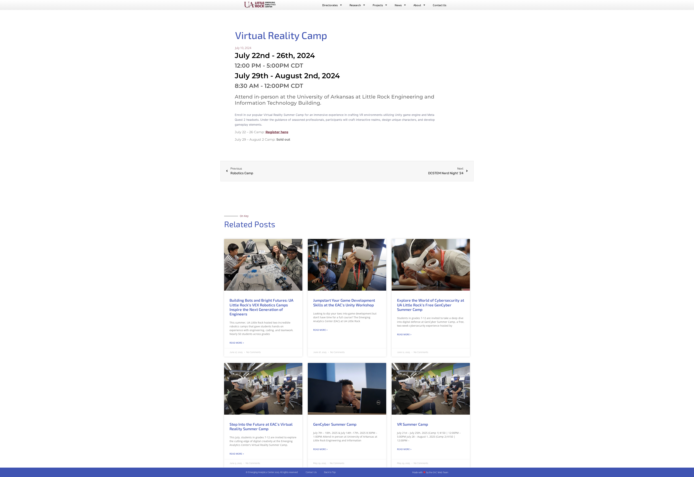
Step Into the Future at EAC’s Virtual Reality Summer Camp (261, 426)
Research (355, 5)
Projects (378, 5)
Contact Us (439, 5)
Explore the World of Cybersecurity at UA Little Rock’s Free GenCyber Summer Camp (430, 304)
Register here (276, 132)
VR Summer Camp (412, 424)
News (398, 5)
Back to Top (330, 472)
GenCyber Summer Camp (334, 424)
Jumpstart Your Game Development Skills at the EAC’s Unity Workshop (344, 302)
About (417, 5)
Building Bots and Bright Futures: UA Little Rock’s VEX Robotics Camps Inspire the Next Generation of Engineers (261, 307)
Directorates (330, 5)
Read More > (237, 342)
